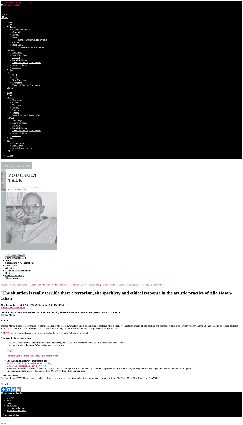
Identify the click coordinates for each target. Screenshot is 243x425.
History (15, 35)
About (9, 24)
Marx (14, 37)
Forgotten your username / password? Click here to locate (32, 356)
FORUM (16, 67)
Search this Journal (16, 255)
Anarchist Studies (20, 65)
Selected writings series (22, 148)
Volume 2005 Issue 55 (40, 285)
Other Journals (12, 278)
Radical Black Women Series (31, 47)
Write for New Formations (18, 270)
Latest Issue (11, 265)
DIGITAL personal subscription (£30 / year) (26, 366)
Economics (17, 105)
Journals (10, 50)
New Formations (19, 55)
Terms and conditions (16, 410)
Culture (15, 102)
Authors (10, 70)
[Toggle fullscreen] (8, 420)
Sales (9, 400)
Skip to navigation (9, 2)
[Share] (5, 420)
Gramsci (16, 32)
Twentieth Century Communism (26, 62)
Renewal (16, 57)
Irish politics (17, 145)
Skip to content (24, 2)
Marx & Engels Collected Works (32, 40)
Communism (18, 143)
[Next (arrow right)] (5, 423)
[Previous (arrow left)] (2, 423)
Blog (9, 72)
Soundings (17, 52)
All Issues (9, 268)
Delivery (10, 398)
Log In (10, 350)
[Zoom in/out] (11, 420)
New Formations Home (16, 258)
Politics (15, 110)
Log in (10, 88)
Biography (17, 100)
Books (15, 75)
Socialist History (19, 60)
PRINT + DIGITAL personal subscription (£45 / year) (31, 363)
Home (9, 22)
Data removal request (16, 408)
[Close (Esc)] (2, 420)
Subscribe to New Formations (19, 263)
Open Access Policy (14, 275)
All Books (11, 27)
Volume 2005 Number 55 (13, 307)
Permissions (12, 405)
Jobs (9, 403)
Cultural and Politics (21, 29)
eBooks (15, 42)
